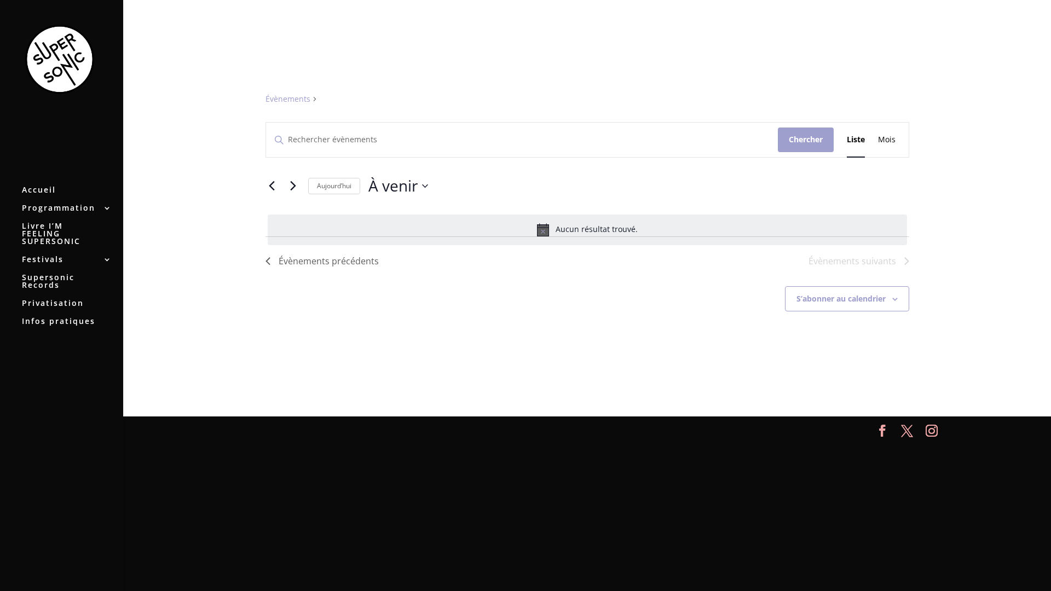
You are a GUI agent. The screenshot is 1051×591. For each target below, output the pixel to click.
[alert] (587, 230)
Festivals (42, 260)
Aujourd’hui (334, 185)
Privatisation (53, 303)
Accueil (39, 190)
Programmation (58, 208)
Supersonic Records (48, 282)
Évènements (287, 99)
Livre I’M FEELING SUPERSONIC (51, 234)
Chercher (806, 139)
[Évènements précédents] (272, 186)
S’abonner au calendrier (841, 298)
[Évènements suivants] (293, 186)
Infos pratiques (58, 321)
